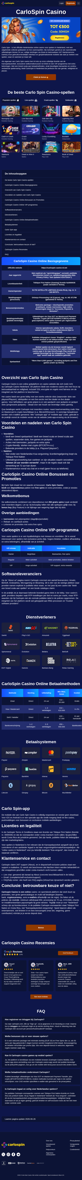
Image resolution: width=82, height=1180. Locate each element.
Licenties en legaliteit (13, 235)
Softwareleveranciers (13, 210)
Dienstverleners (11, 215)
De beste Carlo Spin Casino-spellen (19, 180)
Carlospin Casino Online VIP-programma (21, 205)
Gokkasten (69, 100)
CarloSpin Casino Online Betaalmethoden (21, 220)
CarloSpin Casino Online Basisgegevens (21, 185)
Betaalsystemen (11, 225)
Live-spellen (29, 100)
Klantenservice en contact (15, 240)
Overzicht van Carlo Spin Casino (18, 190)
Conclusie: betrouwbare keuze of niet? (20, 245)
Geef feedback (68, 953)
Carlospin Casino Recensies (16, 250)
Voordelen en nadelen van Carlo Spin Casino (23, 195)
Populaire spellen (9, 100)
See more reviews (41, 996)
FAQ (6, 254)
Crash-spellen (49, 100)
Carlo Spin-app (11, 230)
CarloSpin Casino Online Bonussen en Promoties (24, 200)
